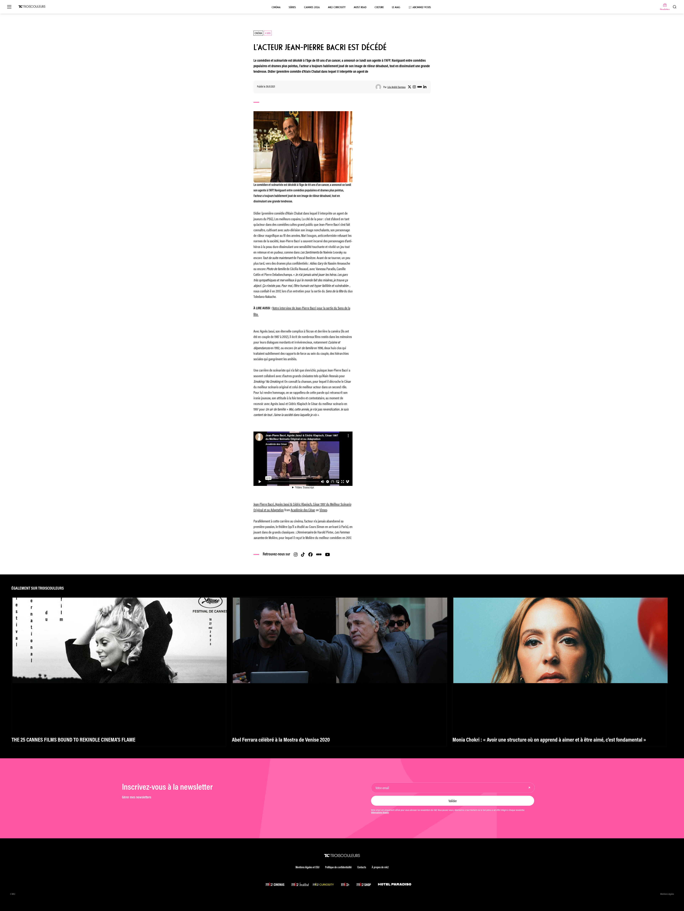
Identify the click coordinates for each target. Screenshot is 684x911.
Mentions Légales (667, 894)
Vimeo (323, 509)
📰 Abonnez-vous (419, 7)
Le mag (396, 7)
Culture (379, 7)
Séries (292, 7)
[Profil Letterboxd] (420, 87)
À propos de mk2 (380, 867)
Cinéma (276, 7)
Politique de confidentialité (338, 867)
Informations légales (380, 813)
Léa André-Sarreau (396, 87)
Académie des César (303, 509)
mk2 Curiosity (337, 7)
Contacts (361, 867)
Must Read (360, 7)
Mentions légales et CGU (307, 867)
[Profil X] (409, 87)
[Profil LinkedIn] (425, 87)
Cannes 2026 (312, 7)
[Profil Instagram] (414, 87)
